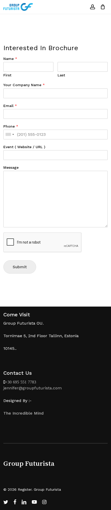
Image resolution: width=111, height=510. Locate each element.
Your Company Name (24, 85)
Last (61, 75)
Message (11, 167)
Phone (10, 126)
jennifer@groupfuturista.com (32, 388)
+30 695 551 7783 (20, 382)
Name (10, 59)
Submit (20, 266)
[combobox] (9, 134)
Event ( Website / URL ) (24, 147)
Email (10, 106)
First (7, 75)
